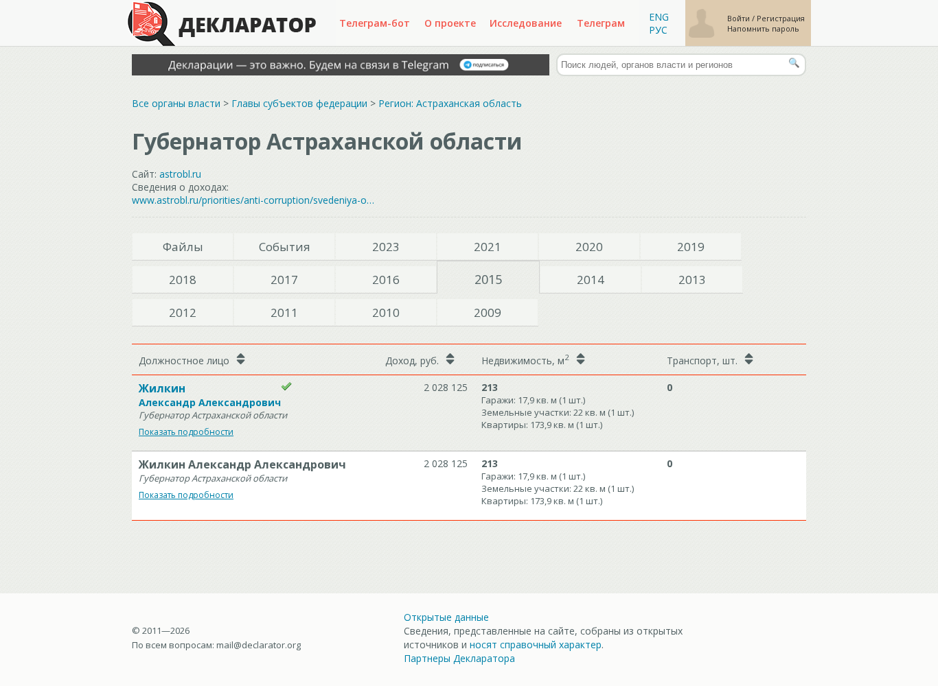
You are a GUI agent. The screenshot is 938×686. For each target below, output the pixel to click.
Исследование (526, 22)
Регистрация (781, 18)
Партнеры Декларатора (459, 658)
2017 (284, 279)
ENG (659, 16)
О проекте (450, 22)
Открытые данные (446, 617)
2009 (487, 312)
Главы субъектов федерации (299, 103)
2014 (590, 279)
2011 (284, 312)
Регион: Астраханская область (450, 103)
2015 (488, 279)
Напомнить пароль (763, 28)
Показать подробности (186, 432)
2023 (386, 247)
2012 (182, 312)
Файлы (183, 247)
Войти (739, 18)
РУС (658, 29)
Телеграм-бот (374, 22)
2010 (386, 312)
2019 (691, 247)
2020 (589, 247)
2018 (182, 279)
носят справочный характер (536, 644)
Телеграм (601, 22)
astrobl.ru (180, 173)
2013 (692, 279)
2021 (487, 247)
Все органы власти (176, 103)
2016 (386, 279)
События (284, 247)
